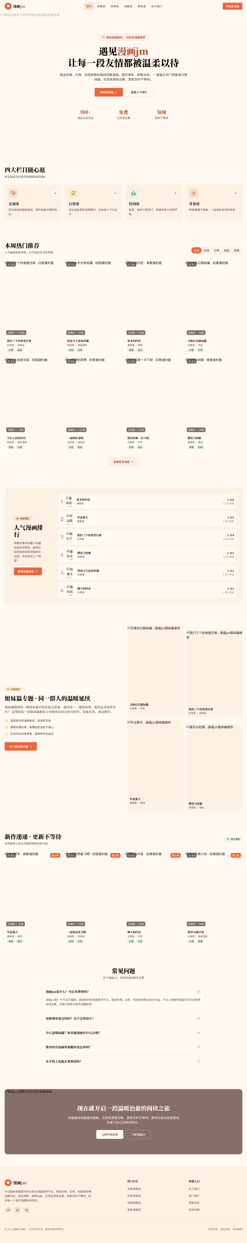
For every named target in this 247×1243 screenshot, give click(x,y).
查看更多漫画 (121, 462)
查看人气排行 (139, 92)
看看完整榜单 (26, 571)
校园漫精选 (134, 1203)
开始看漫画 (232, 6)
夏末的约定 (134, 341)
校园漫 (128, 6)
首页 (89, 6)
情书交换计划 (196, 932)
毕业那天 (12, 932)
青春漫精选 (134, 1210)
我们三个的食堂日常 (19, 341)
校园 (226, 250)
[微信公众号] (26, 1209)
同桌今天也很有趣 (78, 341)
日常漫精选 (134, 1196)
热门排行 (194, 1196)
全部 (196, 250)
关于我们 (156, 6)
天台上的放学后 (16, 438)
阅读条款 (213, 1229)
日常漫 (115, 6)
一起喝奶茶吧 (75, 438)
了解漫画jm (138, 1134)
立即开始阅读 (110, 1134)
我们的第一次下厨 (138, 438)
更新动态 (194, 1203)
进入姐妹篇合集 (18, 746)
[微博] (8, 1209)
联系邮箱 (237, 1229)
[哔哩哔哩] (17, 1209)
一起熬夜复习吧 (76, 932)
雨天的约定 (134, 932)
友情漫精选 (134, 1189)
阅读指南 (194, 1210)
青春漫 (142, 6)
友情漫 (101, 6)
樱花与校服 (194, 438)
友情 (206, 250)
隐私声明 (225, 1229)
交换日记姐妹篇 (197, 341)
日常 (216, 250)
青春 (236, 250)
